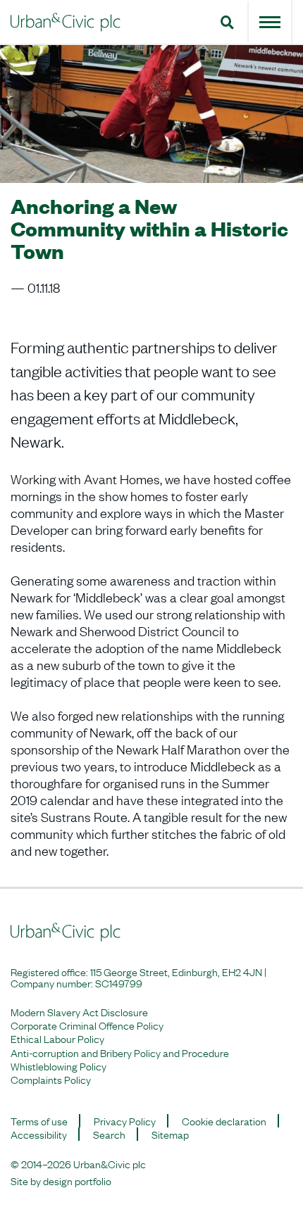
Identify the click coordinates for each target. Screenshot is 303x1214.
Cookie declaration (224, 1120)
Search (109, 1134)
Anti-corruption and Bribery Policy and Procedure (120, 1052)
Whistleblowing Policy (58, 1066)
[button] (227, 21)
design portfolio (77, 1180)
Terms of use (39, 1120)
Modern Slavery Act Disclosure (79, 1011)
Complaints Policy (51, 1079)
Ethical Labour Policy (57, 1038)
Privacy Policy (125, 1120)
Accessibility (39, 1134)
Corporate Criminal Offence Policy (87, 1025)
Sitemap (170, 1134)
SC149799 (118, 982)
